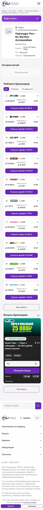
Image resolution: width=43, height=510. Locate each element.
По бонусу (15, 89)
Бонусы (17, 355)
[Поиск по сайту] (38, 405)
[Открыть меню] (38, 3)
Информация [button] (8, 447)
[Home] (9, 418)
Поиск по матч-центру (11, 411)
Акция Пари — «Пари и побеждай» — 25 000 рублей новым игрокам (18, 346)
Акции (8, 355)
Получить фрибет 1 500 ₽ (21, 297)
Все (6, 89)
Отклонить (32, 506)
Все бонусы (21, 389)
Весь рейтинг (21, 307)
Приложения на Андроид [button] (13, 426)
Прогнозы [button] (6, 454)
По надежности (27, 89)
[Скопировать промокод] (35, 363)
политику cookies (29, 502)
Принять (11, 506)
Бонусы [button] (5, 433)
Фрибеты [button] (6, 440)
